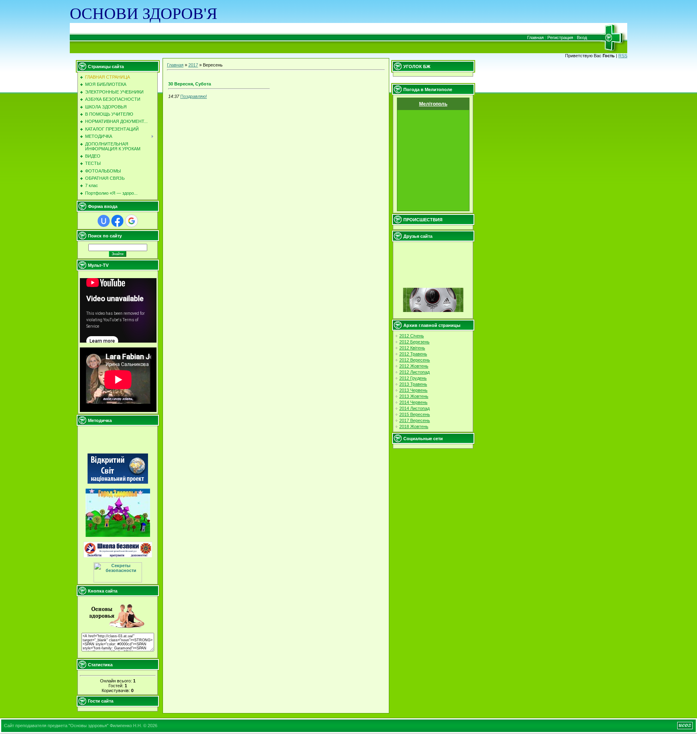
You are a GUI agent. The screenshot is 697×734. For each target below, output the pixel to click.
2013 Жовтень (413, 396)
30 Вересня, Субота (189, 83)
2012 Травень (413, 353)
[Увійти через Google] (131, 220)
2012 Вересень (414, 360)
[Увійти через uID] (104, 221)
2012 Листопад (414, 372)
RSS (622, 55)
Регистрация (560, 37)
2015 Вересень (414, 414)
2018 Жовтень (413, 426)
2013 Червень (413, 390)
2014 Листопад (414, 408)
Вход (582, 37)
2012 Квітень (412, 347)
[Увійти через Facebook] (117, 221)
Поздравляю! (193, 96)
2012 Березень (414, 341)
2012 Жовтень (413, 366)
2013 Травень (413, 384)
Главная (535, 37)
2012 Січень (411, 335)
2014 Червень (413, 402)
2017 (193, 64)
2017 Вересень (414, 420)
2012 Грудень (413, 378)
